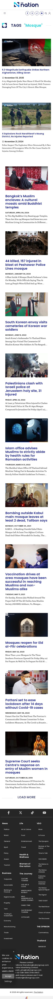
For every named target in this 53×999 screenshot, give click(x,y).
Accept (8, 976)
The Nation (38, 992)
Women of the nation (24, 865)
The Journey (25, 873)
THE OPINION (43, 926)
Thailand (41, 940)
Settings (8, 981)
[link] (26, 66)
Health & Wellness (24, 855)
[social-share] (27, 13)
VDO (39, 823)
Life (21, 823)
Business (6, 873)
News (5, 823)
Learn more (8, 971)
